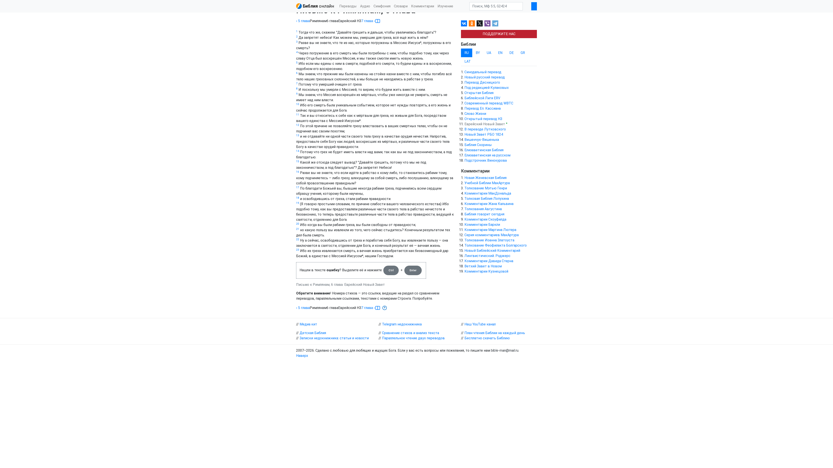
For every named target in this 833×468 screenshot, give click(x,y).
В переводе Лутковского (485, 129)
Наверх (302, 356)
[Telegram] (495, 23)
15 (297, 161)
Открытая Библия (479, 93)
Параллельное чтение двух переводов (413, 338)
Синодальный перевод (482, 72)
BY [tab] (478, 53)
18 (297, 197)
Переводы (348, 6)
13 (297, 135)
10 (297, 104)
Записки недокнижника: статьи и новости (334, 338)
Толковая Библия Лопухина (486, 199)
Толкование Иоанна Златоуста (489, 240)
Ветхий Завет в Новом (483, 266)
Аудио (365, 6)
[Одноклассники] (472, 23)
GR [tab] (523, 53)
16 (297, 171)
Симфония (382, 6)
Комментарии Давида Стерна (488, 261)
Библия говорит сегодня (484, 214)
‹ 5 (303, 21)
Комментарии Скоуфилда (485, 219)
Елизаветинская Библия (483, 150)
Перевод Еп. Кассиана (482, 108)
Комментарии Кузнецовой (486, 271)
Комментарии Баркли (482, 225)
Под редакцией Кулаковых (486, 88)
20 (297, 223)
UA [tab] (489, 53)
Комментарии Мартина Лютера (490, 230)
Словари (401, 6)
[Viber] (487, 23)
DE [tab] (511, 53)
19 (297, 203)
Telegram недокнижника (402, 324)
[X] (480, 23)
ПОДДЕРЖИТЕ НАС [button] (499, 34)
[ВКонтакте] (464, 23)
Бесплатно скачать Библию (487, 338)
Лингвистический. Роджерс (487, 256)
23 (297, 249)
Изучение (445, 6)
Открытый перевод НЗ (483, 119)
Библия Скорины (478, 145)
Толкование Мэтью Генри (485, 188)
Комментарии (422, 6)
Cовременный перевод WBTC (488, 103)
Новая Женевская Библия (485, 178)
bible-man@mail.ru (504, 350)
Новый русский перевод (484, 77)
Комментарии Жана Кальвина (488, 204)
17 (297, 187)
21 (297, 229)
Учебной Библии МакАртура (487, 183)
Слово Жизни (475, 114)
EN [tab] (500, 53)
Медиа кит (308, 324)
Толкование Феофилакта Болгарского (495, 245)
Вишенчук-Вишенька (481, 140)
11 (297, 114)
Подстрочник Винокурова (485, 160)
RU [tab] (466, 53)
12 (297, 125)
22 (297, 239)
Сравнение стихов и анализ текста (410, 333)
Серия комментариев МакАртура (491, 235)
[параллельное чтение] (377, 21)
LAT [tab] (467, 61)
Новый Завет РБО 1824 (483, 134)
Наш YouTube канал (480, 324)
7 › (368, 21)
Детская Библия (313, 333)
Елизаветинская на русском (487, 155)
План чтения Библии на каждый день (494, 333)
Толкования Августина (483, 209)
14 (297, 151)
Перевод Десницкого (482, 82)
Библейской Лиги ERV (482, 98)
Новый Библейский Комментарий (492, 251)
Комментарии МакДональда (487, 193)
